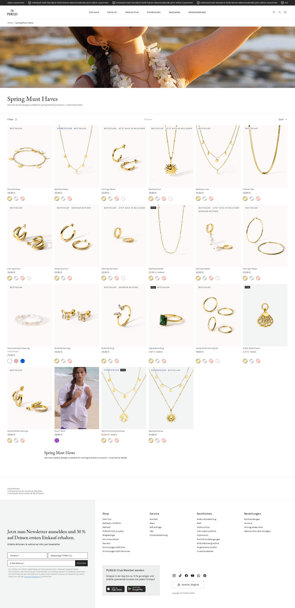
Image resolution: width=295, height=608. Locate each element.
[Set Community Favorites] (124, 398)
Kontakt (154, 519)
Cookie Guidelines (205, 551)
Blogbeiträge (108, 535)
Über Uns (106, 519)
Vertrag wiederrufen (253, 527)
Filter (10, 119)
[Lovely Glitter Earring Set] (218, 315)
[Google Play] (136, 589)
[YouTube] (192, 575)
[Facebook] (186, 575)
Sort (281, 119)
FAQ (151, 531)
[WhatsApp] (199, 575)
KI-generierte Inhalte (206, 547)
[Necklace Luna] (218, 156)
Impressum (202, 535)
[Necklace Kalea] (77, 156)
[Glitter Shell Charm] (265, 315)
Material (106, 527)
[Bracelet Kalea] (29, 156)
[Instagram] (174, 575)
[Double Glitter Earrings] (29, 398)
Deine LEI (112, 12)
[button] (274, 12)
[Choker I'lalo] (265, 156)
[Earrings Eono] (29, 236)
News (152, 523)
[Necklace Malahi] (171, 236)
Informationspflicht (206, 531)
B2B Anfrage (155, 527)
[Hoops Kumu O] (77, 236)
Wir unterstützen (110, 539)
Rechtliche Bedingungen (208, 539)
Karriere (106, 543)
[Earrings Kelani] (124, 156)
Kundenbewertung (158, 535)
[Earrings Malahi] (218, 236)
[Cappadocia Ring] (171, 315)
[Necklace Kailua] (171, 398)
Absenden (81, 563)
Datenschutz (203, 527)
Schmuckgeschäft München (116, 551)
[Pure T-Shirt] (77, 398)
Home (10, 22)
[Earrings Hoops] (265, 236)
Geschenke (174, 12)
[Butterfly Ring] (124, 315)
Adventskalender (197, 12)
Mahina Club (132, 12)
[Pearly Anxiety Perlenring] (29, 315)
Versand (248, 523)
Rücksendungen (252, 519)
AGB (199, 523)
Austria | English (190, 584)
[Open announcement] (147, 3)
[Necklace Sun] (171, 156)
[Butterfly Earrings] (77, 315)
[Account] (279, 12)
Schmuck (94, 12)
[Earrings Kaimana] (124, 236)
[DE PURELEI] (12, 12)
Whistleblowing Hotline (208, 543)
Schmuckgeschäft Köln (113, 547)
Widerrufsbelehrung (206, 519)
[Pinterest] (205, 575)
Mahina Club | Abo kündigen (257, 531)
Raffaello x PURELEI (111, 523)
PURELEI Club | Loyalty (113, 531)
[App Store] (115, 589)
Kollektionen (153, 12)
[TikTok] (180, 575)
